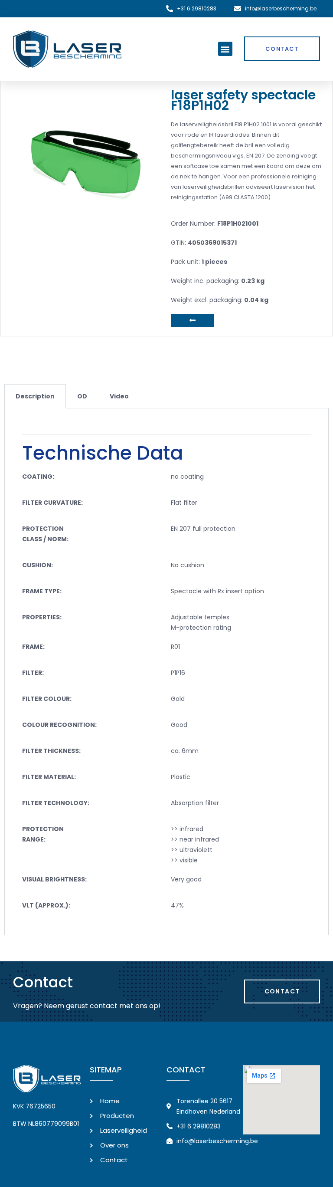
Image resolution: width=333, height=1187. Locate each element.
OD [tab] (82, 396)
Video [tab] (119, 396)
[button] (225, 49)
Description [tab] (35, 396)
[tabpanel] (166, 671)
